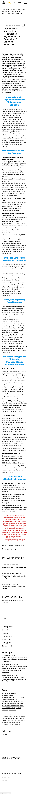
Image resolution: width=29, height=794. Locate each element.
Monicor (20, 712)
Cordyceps (14, 701)
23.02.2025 (5, 573)
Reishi (19, 720)
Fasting (15, 703)
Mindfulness (12, 710)
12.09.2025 (7, 26)
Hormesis (10, 705)
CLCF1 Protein (10, 699)
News (13, 573)
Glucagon (21, 703)
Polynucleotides (12, 718)
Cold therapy (6, 701)
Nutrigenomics (13, 716)
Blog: (7, 9)
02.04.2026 (5, 664)
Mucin (4, 714)
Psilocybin (14, 720)
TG (3, 734)
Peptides (23, 545)
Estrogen (10, 703)
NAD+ (21, 714)
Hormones (16, 705)
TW (6, 734)
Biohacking (12, 693)
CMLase (17, 699)
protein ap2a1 (6, 720)
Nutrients (5, 716)
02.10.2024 (5, 584)
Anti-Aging (5, 693)
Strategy (17, 26)
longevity (12, 708)
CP (9, 781)
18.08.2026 (5, 655)
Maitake (18, 708)
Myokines (17, 714)
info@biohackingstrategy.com (11, 773)
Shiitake (4, 722)
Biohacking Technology (9, 697)
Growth (4, 705)
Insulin (22, 705)
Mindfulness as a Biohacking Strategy (14, 567)
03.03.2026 (5, 675)
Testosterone (16, 722)
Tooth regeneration (8, 724)
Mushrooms (9, 714)
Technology (6, 646)
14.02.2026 (5, 565)
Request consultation (5, 793)
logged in (14, 600)
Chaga (4, 699)
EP (6, 781)
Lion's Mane (5, 708)
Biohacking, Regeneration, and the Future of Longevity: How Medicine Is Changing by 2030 (14, 679)
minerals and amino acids (9, 712)
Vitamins (17, 724)
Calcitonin (20, 697)
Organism (15, 584)
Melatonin (5, 710)
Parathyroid (21, 716)
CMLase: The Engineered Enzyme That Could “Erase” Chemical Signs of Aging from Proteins (14, 659)
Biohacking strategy (13, 545)
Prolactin (21, 718)
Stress (9, 722)
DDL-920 (4, 703)
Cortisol (20, 701)
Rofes (23, 720)
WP (3, 781)
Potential (19, 573)
